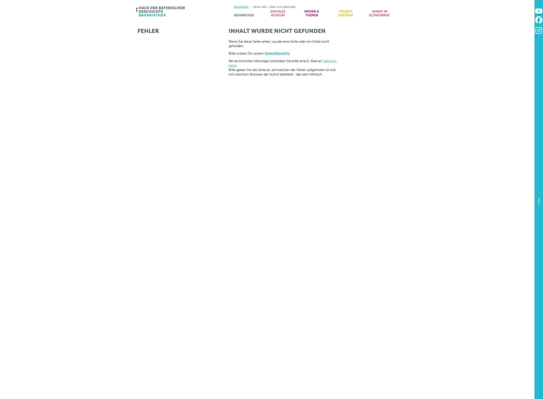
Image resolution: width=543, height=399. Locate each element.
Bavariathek (244, 15)
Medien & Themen (311, 13)
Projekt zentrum (345, 13)
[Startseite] (160, 11)
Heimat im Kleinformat (379, 13)
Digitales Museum (277, 13)
